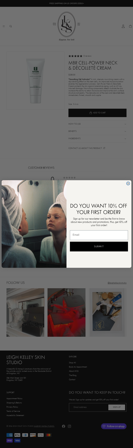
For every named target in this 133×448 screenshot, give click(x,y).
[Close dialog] (128, 183)
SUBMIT (99, 246)
